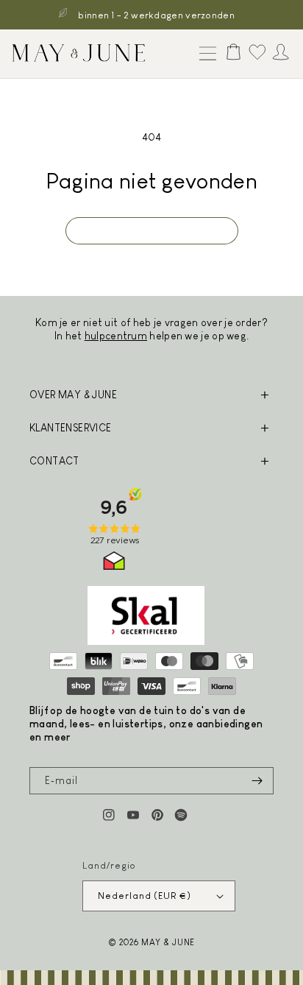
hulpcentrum (116, 336)
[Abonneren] (256, 780)
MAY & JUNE (168, 942)
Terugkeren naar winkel (152, 230)
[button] (204, 54)
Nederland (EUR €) (144, 895)
